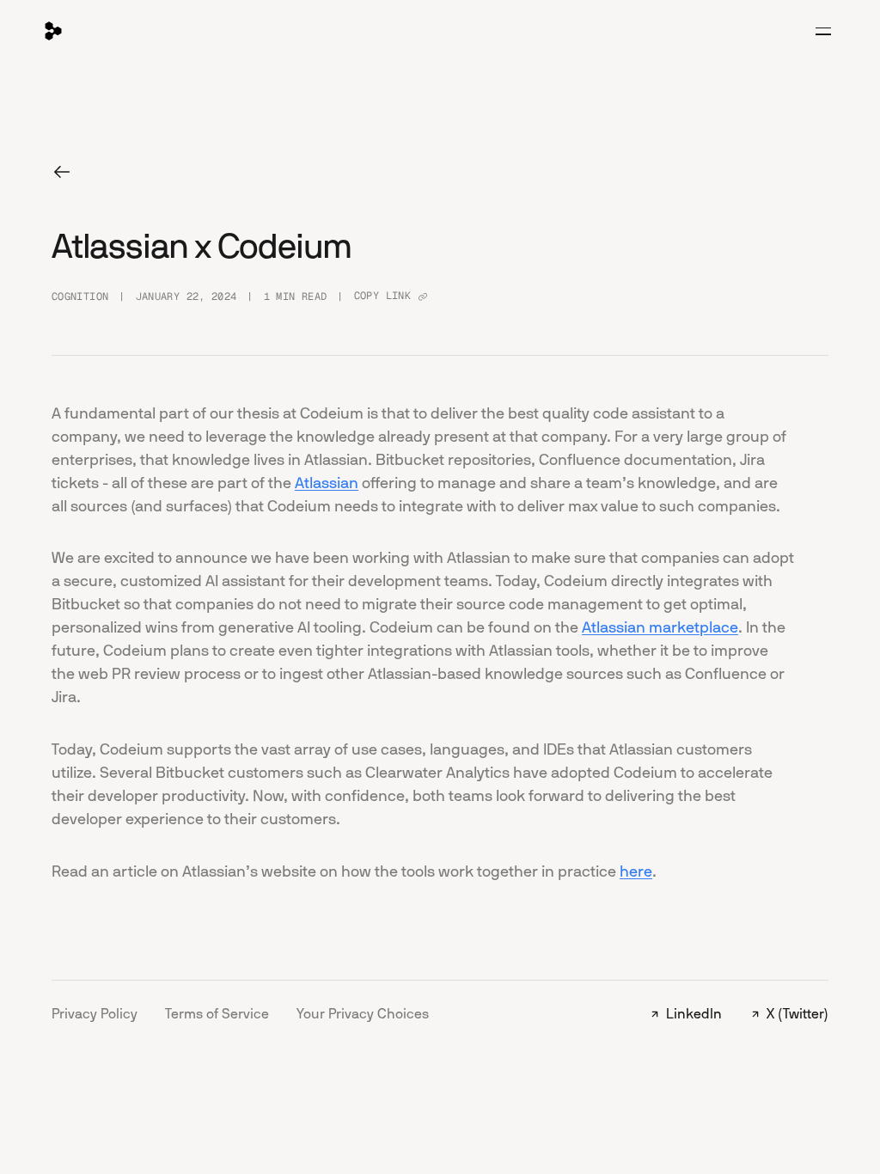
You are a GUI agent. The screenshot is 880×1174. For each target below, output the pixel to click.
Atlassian (326, 483)
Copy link (382, 296)
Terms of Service (217, 1013)
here (636, 871)
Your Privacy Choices (362, 1013)
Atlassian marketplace (660, 627)
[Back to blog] (62, 172)
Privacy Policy (95, 1013)
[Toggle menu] (823, 30)
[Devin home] (53, 31)
